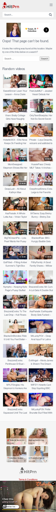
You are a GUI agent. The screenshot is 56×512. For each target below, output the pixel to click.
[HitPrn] (10, 6)
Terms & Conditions (28, 479)
